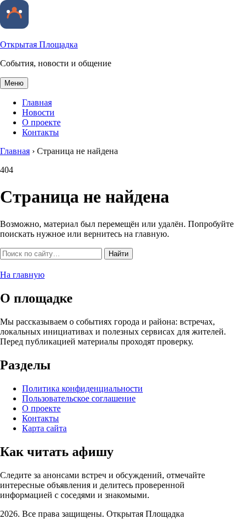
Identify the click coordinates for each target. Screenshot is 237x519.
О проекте (41, 122)
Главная (37, 102)
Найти (118, 254)
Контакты (40, 132)
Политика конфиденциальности (82, 388)
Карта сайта (44, 428)
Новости (38, 112)
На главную (22, 274)
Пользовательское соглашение (79, 398)
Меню (14, 83)
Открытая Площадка (39, 44)
